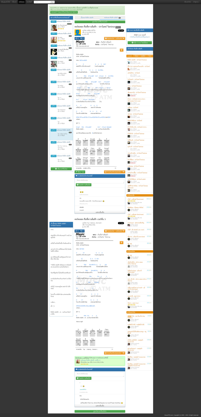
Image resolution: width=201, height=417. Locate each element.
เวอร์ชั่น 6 (53, 106)
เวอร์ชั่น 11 (54, 58)
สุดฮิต (143, 56)
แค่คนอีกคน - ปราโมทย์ (134, 74)
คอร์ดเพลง (22, 2)
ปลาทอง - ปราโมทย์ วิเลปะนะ (135, 115)
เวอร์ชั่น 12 (54, 34)
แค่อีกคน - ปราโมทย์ (134, 109)
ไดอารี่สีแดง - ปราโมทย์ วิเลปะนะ (136, 161)
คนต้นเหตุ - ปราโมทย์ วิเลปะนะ (136, 168)
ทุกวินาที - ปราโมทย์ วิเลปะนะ (135, 148)
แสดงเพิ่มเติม (100, 212)
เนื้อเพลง (14, 2)
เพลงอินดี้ (29, 2)
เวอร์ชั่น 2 (53, 156)
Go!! (52, 2)
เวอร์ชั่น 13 (54, 46)
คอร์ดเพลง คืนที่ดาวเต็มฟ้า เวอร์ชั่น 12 (90, 360)
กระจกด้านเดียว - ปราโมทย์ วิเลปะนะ (137, 154)
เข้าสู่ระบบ (196, 2)
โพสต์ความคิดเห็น (84, 184)
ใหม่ (150, 56)
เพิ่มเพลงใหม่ (187, 2)
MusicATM (5, 2)
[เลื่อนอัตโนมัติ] (121, 242)
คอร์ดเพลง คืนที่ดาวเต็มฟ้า (112, 18)
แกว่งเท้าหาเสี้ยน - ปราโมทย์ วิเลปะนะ (137, 174)
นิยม (136, 56)
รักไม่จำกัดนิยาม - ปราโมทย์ (135, 122)
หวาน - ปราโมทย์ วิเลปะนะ (135, 87)
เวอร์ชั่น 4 (53, 130)
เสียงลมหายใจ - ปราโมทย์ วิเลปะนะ (137, 94)
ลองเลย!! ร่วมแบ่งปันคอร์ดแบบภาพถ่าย (64, 12)
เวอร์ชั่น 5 (53, 118)
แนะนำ (129, 56)
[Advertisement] (61, 196)
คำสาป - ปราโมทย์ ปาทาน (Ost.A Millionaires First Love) (136, 101)
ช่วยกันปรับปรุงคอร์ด (114, 171)
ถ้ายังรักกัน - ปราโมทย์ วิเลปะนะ (136, 135)
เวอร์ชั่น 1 (53, 21)
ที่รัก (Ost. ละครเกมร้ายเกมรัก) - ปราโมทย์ (139, 68)
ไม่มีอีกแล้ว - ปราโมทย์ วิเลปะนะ (136, 141)
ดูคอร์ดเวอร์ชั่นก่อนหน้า (100, 22)
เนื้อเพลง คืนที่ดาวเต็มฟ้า (87, 18)
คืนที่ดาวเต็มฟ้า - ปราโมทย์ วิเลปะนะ (137, 61)
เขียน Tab (80, 171)
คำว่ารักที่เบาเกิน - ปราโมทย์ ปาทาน (137, 128)
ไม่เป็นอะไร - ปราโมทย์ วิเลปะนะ (136, 81)
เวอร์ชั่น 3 (53, 142)
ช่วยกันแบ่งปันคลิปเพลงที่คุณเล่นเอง (140, 37)
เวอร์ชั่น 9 (53, 70)
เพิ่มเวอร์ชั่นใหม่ (62, 168)
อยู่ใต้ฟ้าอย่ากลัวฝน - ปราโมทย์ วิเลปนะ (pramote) (138, 188)
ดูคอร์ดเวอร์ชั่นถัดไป (99, 411)
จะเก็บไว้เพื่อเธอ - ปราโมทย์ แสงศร (137, 181)
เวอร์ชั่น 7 (53, 94)
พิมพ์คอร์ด (110, 38)
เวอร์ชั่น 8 (53, 82)
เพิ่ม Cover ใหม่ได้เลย (140, 42)
